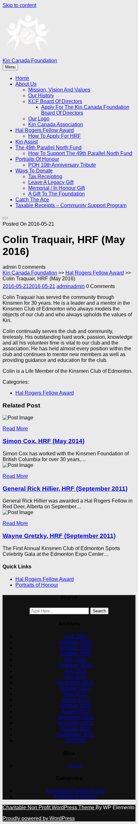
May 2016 (75, 659)
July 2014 (76, 671)
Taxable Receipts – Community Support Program (70, 205)
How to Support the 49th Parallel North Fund (80, 153)
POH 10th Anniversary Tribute (62, 165)
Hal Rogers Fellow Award (44, 130)
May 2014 (75, 676)
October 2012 (75, 705)
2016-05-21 (29, 286)
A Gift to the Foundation (56, 194)
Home (22, 78)
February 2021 (75, 642)
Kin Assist (26, 142)
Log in (75, 765)
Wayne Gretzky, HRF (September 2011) (59, 535)
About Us (26, 84)
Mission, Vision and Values (59, 89)
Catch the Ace (32, 199)
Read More (15, 428)
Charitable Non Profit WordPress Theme (49, 807)
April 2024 (75, 636)
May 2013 (75, 694)
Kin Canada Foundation (30, 60)
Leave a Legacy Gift (50, 182)
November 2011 (75, 723)
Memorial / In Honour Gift (56, 188)
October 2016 (75, 653)
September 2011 (75, 734)
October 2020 (75, 648)
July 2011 (75, 740)
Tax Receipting (45, 176)
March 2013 (75, 700)
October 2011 (75, 729)
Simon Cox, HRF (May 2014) (43, 441)
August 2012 (75, 711)
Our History (41, 95)
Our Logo (38, 118)
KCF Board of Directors (55, 101)
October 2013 (75, 688)
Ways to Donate (34, 170)
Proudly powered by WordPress (39, 818)
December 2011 (75, 717)
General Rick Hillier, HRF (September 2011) (65, 488)
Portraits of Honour (37, 159)
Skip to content (19, 5)
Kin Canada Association (55, 124)
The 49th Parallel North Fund (48, 147)
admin (70, 286)
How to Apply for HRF (54, 136)
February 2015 (75, 665)
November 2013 (75, 682)
